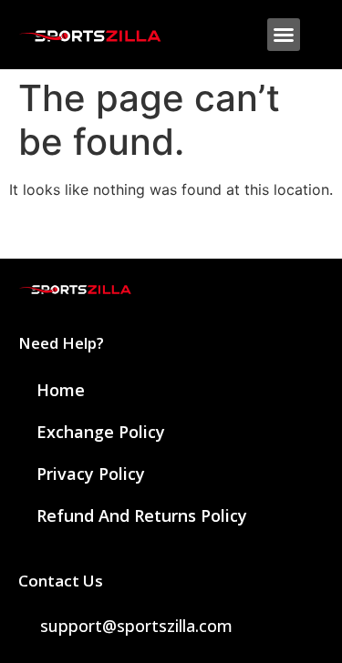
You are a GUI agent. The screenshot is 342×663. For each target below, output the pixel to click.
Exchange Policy (100, 432)
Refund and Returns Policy (141, 515)
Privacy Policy (90, 473)
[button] (283, 34)
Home (60, 390)
